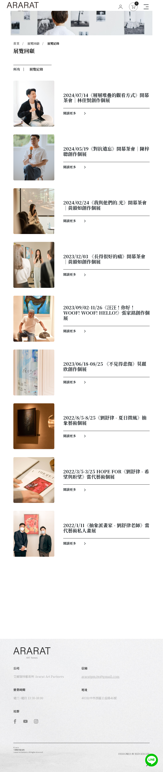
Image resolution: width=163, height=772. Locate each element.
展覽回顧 (33, 44)
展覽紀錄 (53, 44)
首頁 (16, 44)
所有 (16, 69)
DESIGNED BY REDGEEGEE (134, 753)
